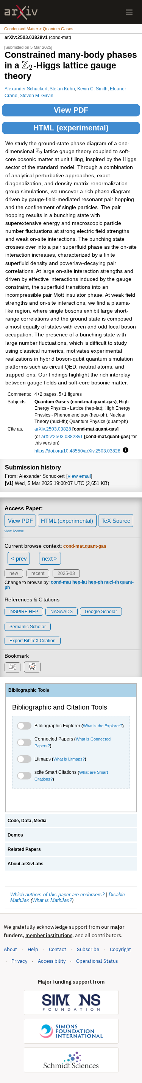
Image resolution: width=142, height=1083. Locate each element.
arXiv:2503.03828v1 (62, 436)
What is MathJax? (52, 900)
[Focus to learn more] (124, 450)
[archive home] (21, 12)
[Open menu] (129, 12)
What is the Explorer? (102, 726)
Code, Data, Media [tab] (27, 820)
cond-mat (61, 582)
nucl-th (111, 582)
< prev (19, 558)
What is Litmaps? (69, 759)
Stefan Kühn (62, 88)
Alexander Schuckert (26, 88)
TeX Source (115, 520)
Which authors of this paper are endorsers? (57, 894)
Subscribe (88, 949)
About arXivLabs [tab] (26, 863)
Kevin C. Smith (92, 88)
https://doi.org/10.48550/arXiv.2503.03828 (77, 450)
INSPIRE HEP (23, 611)
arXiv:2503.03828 (52, 428)
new (13, 573)
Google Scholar (101, 611)
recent (37, 573)
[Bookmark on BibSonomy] (12, 667)
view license (14, 531)
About (10, 949)
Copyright (120, 949)
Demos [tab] (15, 835)
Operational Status (97, 961)
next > (50, 558)
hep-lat (79, 582)
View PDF (71, 110)
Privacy (19, 961)
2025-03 (66, 573)
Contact (57, 949)
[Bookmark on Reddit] (32, 667)
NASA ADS (61, 611)
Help (33, 949)
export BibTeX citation (32, 640)
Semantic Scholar (27, 626)
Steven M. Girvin (36, 95)
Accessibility (52, 961)
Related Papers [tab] (24, 849)
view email (79, 476)
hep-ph (95, 582)
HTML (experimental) (71, 128)
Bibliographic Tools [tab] (28, 690)
